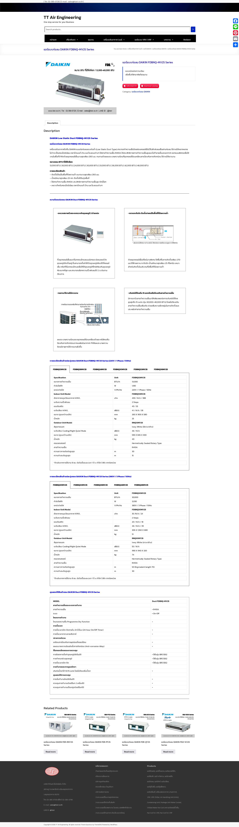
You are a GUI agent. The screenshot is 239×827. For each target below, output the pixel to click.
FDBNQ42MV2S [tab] (121, 484)
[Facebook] (236, 21)
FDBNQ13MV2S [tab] (59, 369)
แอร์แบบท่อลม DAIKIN (159, 49)
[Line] (236, 27)
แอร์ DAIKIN (147, 49)
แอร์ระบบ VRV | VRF (143, 39)
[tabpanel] (119, 421)
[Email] (236, 39)
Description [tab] (52, 122)
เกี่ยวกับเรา (70, 39)
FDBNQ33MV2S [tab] (141, 369)
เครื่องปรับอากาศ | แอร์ (113, 39)
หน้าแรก (53, 39)
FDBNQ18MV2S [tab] (80, 369)
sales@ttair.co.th (56, 805)
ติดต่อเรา (187, 39)
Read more (51, 751)
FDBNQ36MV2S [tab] (161, 369)
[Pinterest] (236, 33)
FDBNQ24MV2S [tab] (100, 369)
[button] (112, 64)
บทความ (167, 39)
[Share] (236, 45)
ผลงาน (91, 39)
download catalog (151, 86)
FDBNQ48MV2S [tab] (141, 484)
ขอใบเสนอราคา (131, 86)
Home (124, 49)
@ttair (52, 810)
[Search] (193, 29)
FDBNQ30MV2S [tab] (120, 369)
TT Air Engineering (62, 17)
